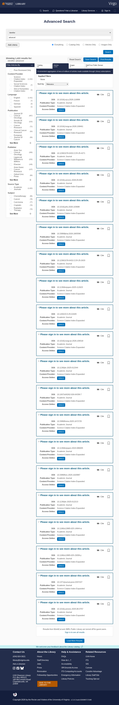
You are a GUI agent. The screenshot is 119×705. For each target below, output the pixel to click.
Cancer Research (18, 126)
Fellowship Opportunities (47, 675)
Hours (39, 656)
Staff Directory (43, 660)
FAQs (63, 656)
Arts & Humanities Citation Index (21, 90)
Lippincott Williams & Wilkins (18, 159)
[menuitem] (44, 11)
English (17, 98)
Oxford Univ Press (19, 175)
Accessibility (66, 664)
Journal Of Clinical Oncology (18, 116)
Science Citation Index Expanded (19, 79)
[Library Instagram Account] (15, 669)
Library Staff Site (92, 675)
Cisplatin (17, 205)
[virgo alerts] (115, 11)
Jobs (39, 664)
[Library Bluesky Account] (22, 669)
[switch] (108, 94)
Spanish (17, 107)
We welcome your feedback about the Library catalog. (58, 647)
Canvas (89, 668)
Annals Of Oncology (18, 122)
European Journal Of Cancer (18, 137)
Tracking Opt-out (92, 679)
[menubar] (75, 11)
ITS (87, 660)
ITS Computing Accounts (71, 671)
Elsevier (17, 164)
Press (39, 668)
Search (108, 52)
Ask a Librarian (19, 664)
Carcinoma (18, 202)
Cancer (17, 199)
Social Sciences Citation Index (20, 85)
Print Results (106, 59)
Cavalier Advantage (94, 671)
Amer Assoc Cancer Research (19, 169)
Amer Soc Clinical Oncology (18, 152)
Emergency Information (70, 675)
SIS (87, 664)
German (17, 104)
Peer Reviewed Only (22, 70)
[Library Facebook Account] (18, 669)
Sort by (41, 84)
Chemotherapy (20, 196)
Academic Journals (18, 188)
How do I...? (66, 660)
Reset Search (75, 59)
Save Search (90, 59)
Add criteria (12, 45)
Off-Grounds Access (69, 668)
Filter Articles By (13, 65)
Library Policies (67, 679)
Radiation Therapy (18, 209)
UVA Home (90, 656)
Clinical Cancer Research (20, 131)
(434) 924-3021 (19, 656)
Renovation (42, 671)
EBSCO (61, 110)
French (17, 101)
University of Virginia (61, 700)
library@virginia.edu (21, 660)
